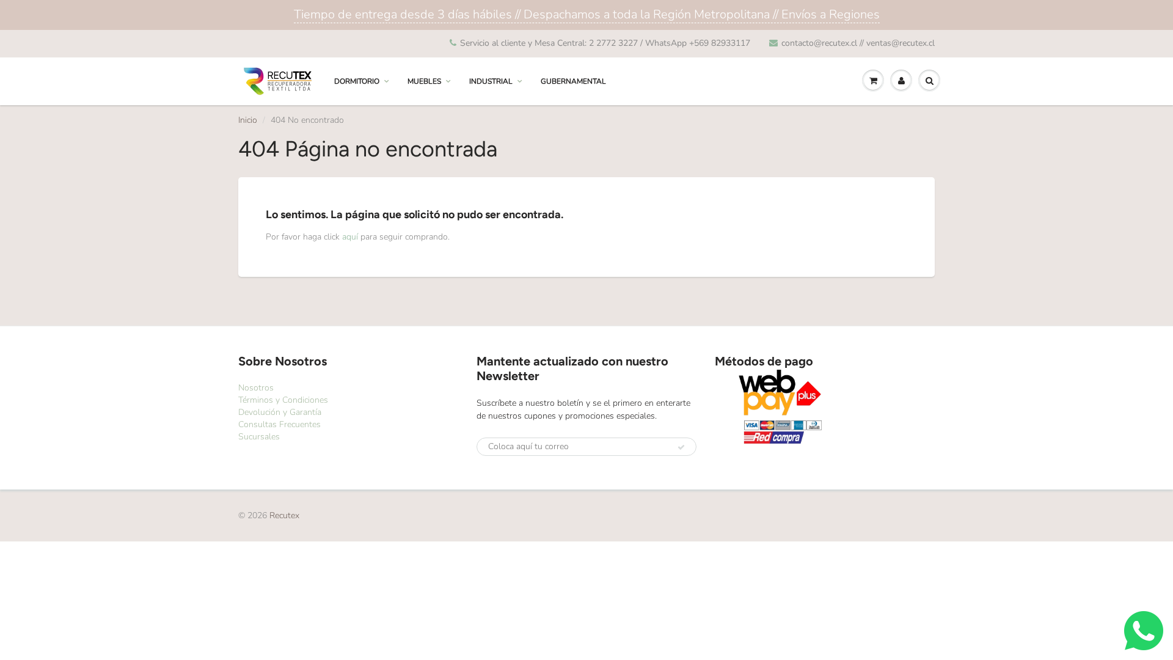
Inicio (247, 120)
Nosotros (256, 388)
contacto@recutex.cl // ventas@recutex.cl (858, 43)
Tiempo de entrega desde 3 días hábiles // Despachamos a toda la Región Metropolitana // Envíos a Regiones (587, 14)
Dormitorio (356, 81)
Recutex (284, 515)
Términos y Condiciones (283, 400)
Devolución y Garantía (279, 412)
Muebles (424, 81)
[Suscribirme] (681, 447)
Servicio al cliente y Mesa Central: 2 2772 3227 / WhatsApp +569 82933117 (605, 43)
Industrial (491, 81)
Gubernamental (573, 81)
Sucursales (259, 436)
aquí (350, 237)
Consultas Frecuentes (279, 424)
